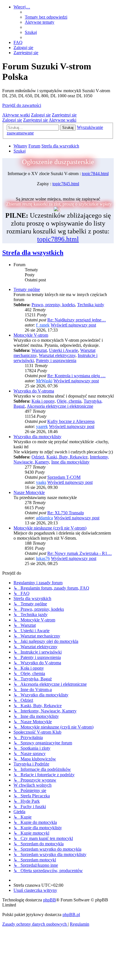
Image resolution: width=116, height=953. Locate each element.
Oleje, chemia (69, 401)
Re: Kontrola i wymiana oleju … (76, 375)
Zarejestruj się (64, 114)
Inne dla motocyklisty (70, 462)
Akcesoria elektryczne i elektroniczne (60, 406)
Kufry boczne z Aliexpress (71, 421)
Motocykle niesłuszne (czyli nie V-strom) (50, 528)
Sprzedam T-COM (64, 477)
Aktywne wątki (16, 114)
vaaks (41, 482)
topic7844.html (95, 173)
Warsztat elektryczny (57, 355)
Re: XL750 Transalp (65, 512)
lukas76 (43, 558)
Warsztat (39, 350)
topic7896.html (58, 239)
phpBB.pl (71, 914)
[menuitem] (46, 17)
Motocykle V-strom (31, 335)
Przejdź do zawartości (21, 105)
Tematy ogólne (27, 289)
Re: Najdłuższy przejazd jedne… (76, 319)
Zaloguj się (41, 114)
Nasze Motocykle (29, 492)
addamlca (44, 517)
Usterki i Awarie (63, 350)
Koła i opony (43, 401)
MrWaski (44, 380)
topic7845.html (65, 183)
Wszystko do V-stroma (34, 391)
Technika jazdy (90, 304)
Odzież (38, 457)
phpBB (49, 899)
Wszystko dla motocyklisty (37, 436)
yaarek (42, 426)
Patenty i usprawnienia (56, 360)
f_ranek (43, 325)
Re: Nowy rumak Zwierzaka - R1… (79, 553)
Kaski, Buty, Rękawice (67, 457)
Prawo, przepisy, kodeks (53, 304)
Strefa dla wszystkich (32, 252)
